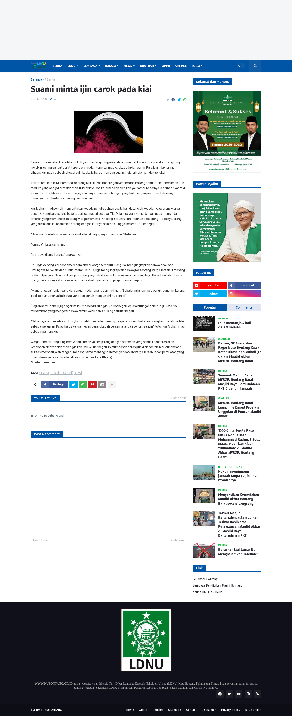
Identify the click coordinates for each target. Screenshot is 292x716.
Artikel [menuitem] (181, 66)
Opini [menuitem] (166, 66)
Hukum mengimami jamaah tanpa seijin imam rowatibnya (239, 475)
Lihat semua (178, 398)
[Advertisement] (128, 30)
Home (130, 710)
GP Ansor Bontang (205, 579)
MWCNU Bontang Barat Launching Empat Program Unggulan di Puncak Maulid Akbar (239, 409)
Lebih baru (40, 540)
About (143, 710)
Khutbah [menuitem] (147, 66)
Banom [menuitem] (110, 66)
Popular (210, 307)
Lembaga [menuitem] (90, 66)
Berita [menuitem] (57, 66)
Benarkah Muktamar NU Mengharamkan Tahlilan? (238, 552)
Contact (191, 710)
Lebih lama (176, 540)
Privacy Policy (230, 710)
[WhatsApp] (184, 99)
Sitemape (174, 710)
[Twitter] (179, 99)
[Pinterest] (92, 384)
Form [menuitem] (196, 66)
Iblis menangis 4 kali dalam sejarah (234, 325)
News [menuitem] (128, 66)
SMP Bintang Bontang (207, 592)
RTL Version (253, 710)
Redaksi (157, 710)
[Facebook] (173, 99)
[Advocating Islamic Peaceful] (227, 172)
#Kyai (78, 373)
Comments (244, 307)
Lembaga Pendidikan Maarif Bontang (217, 585)
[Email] (102, 384)
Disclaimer (209, 710)
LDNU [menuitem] (71, 66)
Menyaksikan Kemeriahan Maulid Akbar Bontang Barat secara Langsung (238, 499)
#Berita (50, 79)
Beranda (36, 79)
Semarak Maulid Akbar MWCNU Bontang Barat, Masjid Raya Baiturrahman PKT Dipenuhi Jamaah (239, 382)
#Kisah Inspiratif (61, 373)
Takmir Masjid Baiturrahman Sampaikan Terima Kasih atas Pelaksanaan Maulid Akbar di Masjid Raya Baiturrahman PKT (239, 524)
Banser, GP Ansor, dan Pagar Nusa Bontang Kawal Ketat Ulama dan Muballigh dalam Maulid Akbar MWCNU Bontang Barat (239, 352)
